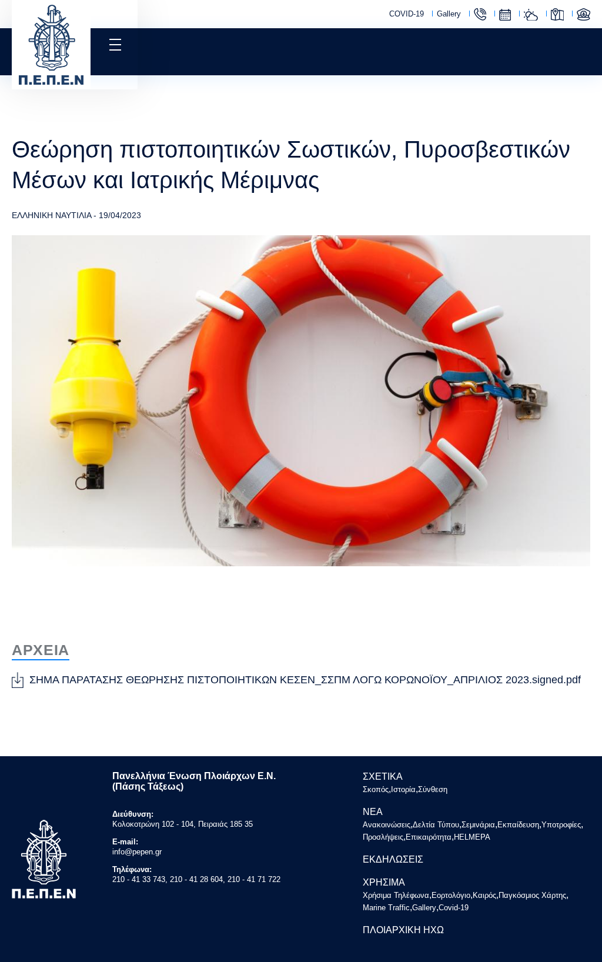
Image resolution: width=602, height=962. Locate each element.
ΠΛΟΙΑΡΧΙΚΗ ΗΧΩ (403, 930)
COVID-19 (406, 13)
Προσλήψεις (383, 837)
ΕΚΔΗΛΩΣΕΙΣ (393, 859)
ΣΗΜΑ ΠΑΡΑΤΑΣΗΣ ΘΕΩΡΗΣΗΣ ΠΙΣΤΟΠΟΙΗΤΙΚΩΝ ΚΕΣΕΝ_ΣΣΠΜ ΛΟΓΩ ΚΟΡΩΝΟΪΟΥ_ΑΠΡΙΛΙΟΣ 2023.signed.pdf (305, 680)
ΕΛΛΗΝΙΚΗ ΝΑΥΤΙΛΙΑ (51, 215)
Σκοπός (376, 789)
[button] (114, 44)
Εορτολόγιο (505, 15)
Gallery (449, 13)
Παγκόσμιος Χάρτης (557, 14)
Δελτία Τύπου (436, 824)
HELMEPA (472, 837)
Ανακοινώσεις (386, 824)
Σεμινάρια (478, 824)
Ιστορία (403, 789)
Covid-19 (454, 907)
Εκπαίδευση (518, 824)
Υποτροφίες (561, 824)
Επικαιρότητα (429, 837)
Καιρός (531, 15)
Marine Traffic (583, 14)
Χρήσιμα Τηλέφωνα (480, 14)
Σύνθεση (432, 789)
